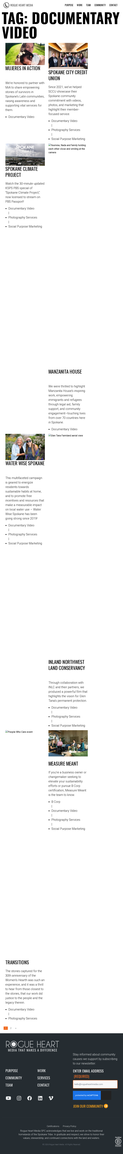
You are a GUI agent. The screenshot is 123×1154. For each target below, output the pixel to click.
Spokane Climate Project (21, 172)
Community (13, 1077)
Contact (43, 1085)
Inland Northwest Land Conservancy (66, 665)
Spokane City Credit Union (67, 75)
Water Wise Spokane (25, 463)
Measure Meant (63, 763)
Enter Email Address (88, 1073)
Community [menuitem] (100, 5)
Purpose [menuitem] (69, 5)
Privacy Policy (69, 1126)
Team (9, 1085)
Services (43, 1077)
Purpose (11, 1070)
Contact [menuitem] (113, 5)
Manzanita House (65, 371)
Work (41, 1070)
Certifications (53, 1126)
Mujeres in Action (22, 68)
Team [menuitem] (88, 5)
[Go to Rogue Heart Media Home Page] (33, 5)
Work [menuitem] (79, 5)
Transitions (17, 962)
